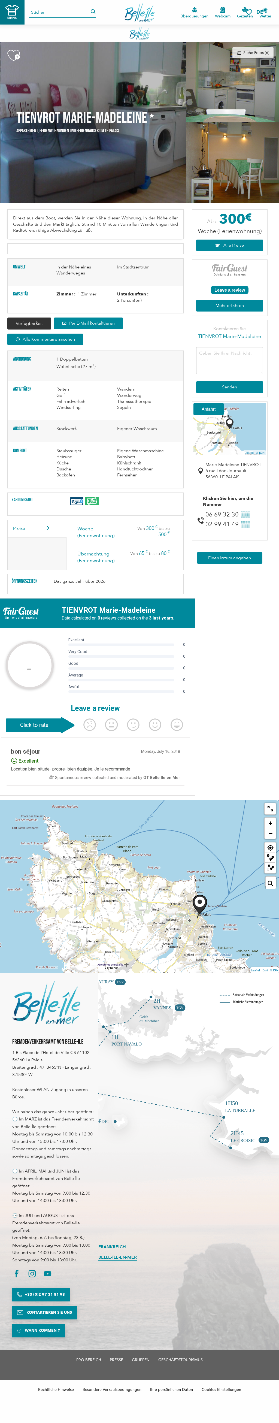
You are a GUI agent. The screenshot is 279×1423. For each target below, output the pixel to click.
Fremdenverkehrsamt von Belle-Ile (47, 1042)
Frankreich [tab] (112, 1247)
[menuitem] (140, 12)
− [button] (270, 833)
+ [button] (270, 823)
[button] (261, 12)
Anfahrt (209, 409)
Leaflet (249, 452)
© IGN (260, 452)
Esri (265, 970)
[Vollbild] (270, 809)
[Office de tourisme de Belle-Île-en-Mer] (46, 1002)
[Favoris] (248, 12)
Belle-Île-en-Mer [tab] (117, 1257)
